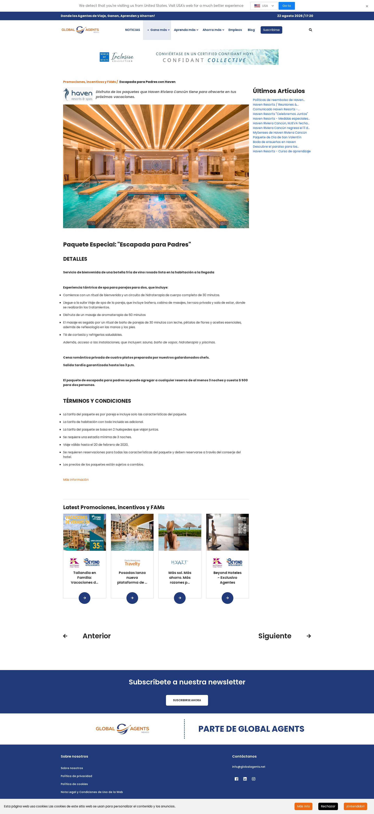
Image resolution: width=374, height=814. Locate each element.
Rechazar (328, 806)
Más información (76, 479)
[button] (264, 6)
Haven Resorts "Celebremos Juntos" (280, 114)
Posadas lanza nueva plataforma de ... (132, 577)
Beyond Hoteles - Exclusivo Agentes (227, 577)
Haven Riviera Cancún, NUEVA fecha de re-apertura (280, 123)
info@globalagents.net (248, 766)
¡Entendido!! (355, 806)
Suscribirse (271, 30)
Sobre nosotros (72, 768)
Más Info (303, 806)
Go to (286, 6)
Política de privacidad (76, 776)
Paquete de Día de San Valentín (277, 137)
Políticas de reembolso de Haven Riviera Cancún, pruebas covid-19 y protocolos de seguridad (279, 100)
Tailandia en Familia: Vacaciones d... (84, 577)
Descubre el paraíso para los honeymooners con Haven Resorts (279, 146)
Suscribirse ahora (187, 700)
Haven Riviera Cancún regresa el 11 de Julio (281, 128)
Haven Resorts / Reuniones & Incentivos (275, 104)
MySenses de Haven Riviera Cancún (280, 132)
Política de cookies (74, 784)
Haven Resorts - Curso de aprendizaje (282, 151)
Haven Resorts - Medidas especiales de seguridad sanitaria (280, 118)
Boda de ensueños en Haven (274, 142)
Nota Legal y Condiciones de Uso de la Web (92, 792)
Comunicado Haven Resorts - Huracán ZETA (275, 109)
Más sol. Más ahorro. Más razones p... (179, 577)
